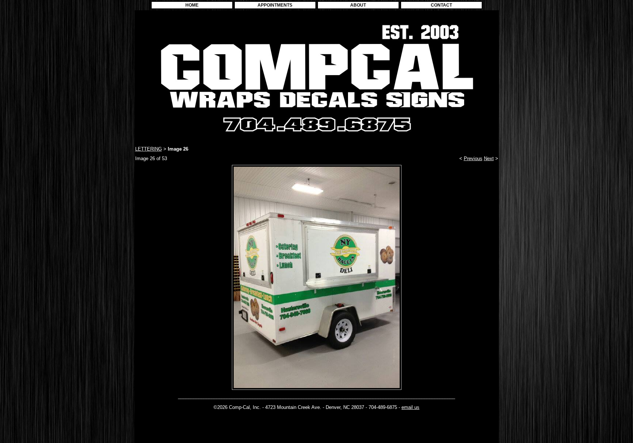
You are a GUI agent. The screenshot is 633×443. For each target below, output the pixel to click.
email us (410, 407)
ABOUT (358, 5)
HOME (192, 5)
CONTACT (441, 5)
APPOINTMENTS (275, 5)
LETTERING (148, 149)
